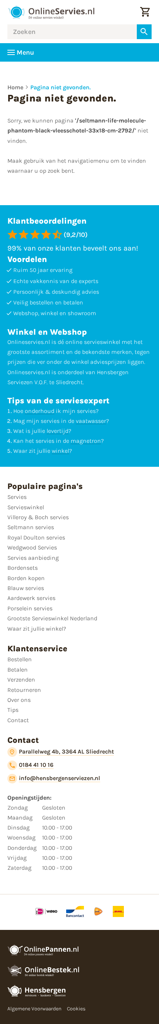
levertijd (57, 430)
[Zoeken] (144, 31)
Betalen (17, 669)
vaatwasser (91, 420)
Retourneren (24, 689)
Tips (12, 709)
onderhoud (39, 410)
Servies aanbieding (33, 557)
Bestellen (19, 659)
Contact (18, 720)
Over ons (19, 699)
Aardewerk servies (31, 597)
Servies (17, 496)
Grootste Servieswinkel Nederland (52, 618)
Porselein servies (30, 608)
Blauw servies (25, 588)
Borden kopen (26, 578)
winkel (60, 450)
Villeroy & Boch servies (38, 517)
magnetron (86, 440)
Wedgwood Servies (32, 547)
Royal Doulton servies (36, 537)
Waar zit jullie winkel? (36, 628)
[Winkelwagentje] (145, 12)
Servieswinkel (25, 507)
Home (15, 87)
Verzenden (21, 679)
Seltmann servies (30, 527)
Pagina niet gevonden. (60, 87)
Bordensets (22, 567)
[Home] (51, 12)
